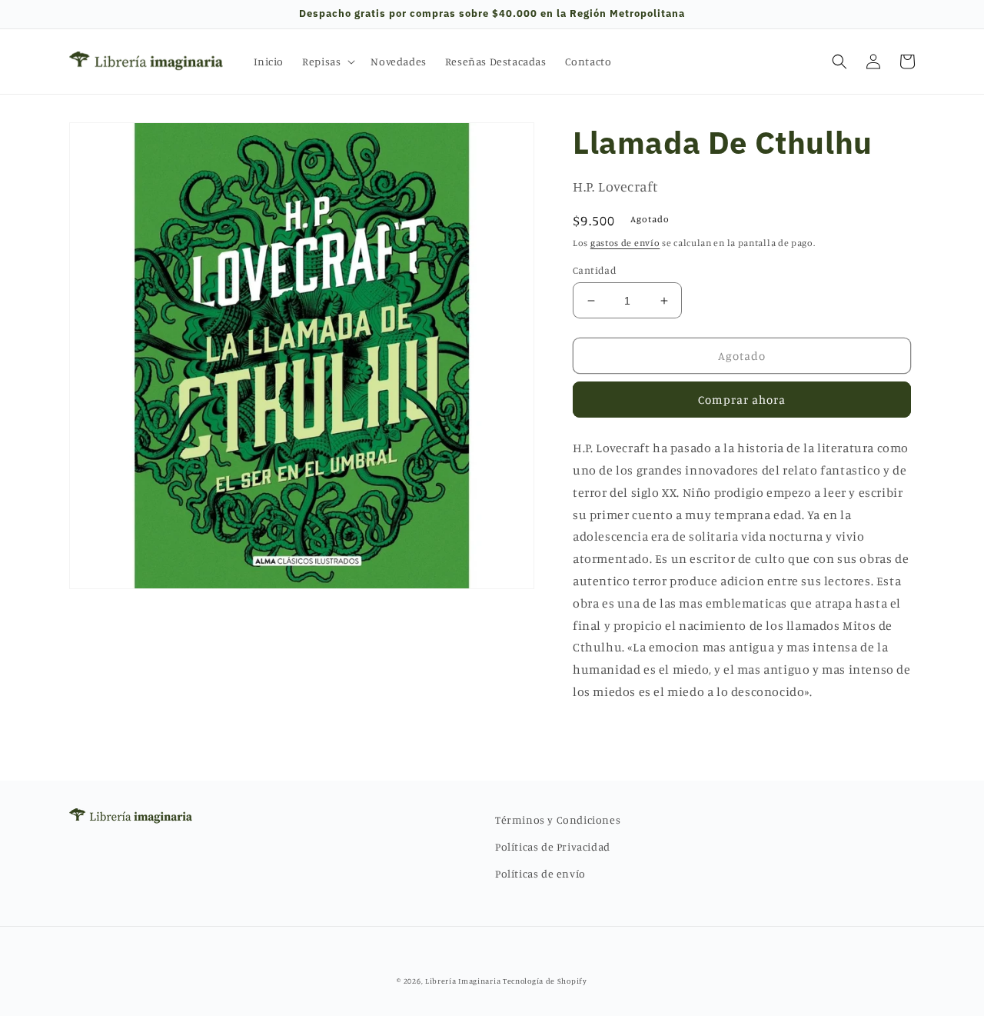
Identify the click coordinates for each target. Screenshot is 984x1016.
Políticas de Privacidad (552, 846)
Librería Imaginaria (462, 980)
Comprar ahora (742, 399)
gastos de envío (625, 242)
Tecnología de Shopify (545, 980)
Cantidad (595, 270)
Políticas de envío (540, 873)
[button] (327, 61)
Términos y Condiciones (557, 819)
